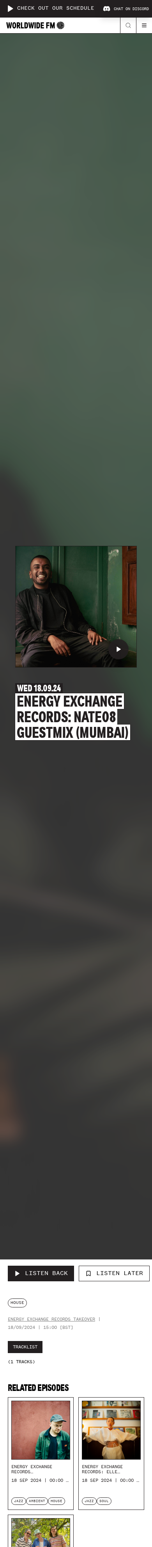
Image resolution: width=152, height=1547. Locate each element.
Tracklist (25, 1347)
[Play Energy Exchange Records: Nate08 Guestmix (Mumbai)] (118, 649)
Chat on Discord (131, 9)
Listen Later (119, 1273)
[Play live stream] (10, 8)
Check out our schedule (55, 8)
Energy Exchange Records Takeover (51, 1319)
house (17, 1302)
